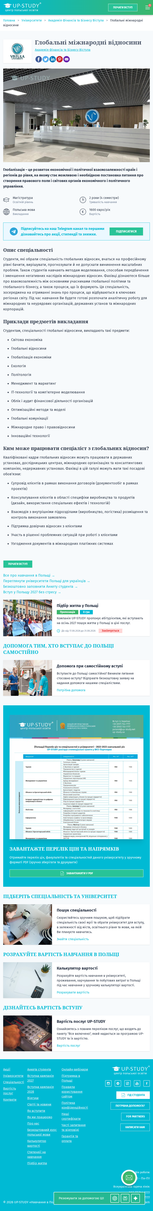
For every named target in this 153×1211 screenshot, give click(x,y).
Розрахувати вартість (73, 992)
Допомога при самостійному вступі (90, 666)
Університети (32, 20)
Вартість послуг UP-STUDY (81, 1021)
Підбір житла (37, 1163)
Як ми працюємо (39, 1117)
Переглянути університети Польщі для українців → (46, 581)
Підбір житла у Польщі (77, 605)
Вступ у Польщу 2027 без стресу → (32, 592)
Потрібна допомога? (130, 1105)
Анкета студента (39, 1069)
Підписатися (126, 231)
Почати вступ (122, 7)
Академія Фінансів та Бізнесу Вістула (76, 20)
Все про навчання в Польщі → (29, 575)
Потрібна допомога (71, 690)
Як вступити (36, 1111)
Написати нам (135, 1127)
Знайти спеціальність (73, 939)
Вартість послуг (68, 1045)
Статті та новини (39, 1104)
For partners (135, 1116)
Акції (6, 1069)
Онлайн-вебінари (75, 1069)
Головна (9, 20)
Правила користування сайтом (72, 1091)
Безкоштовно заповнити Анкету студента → (40, 586)
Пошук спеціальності (76, 910)
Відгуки (33, 1098)
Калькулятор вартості (77, 968)
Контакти (10, 1100)
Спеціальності (13, 1082)
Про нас (33, 1123)
